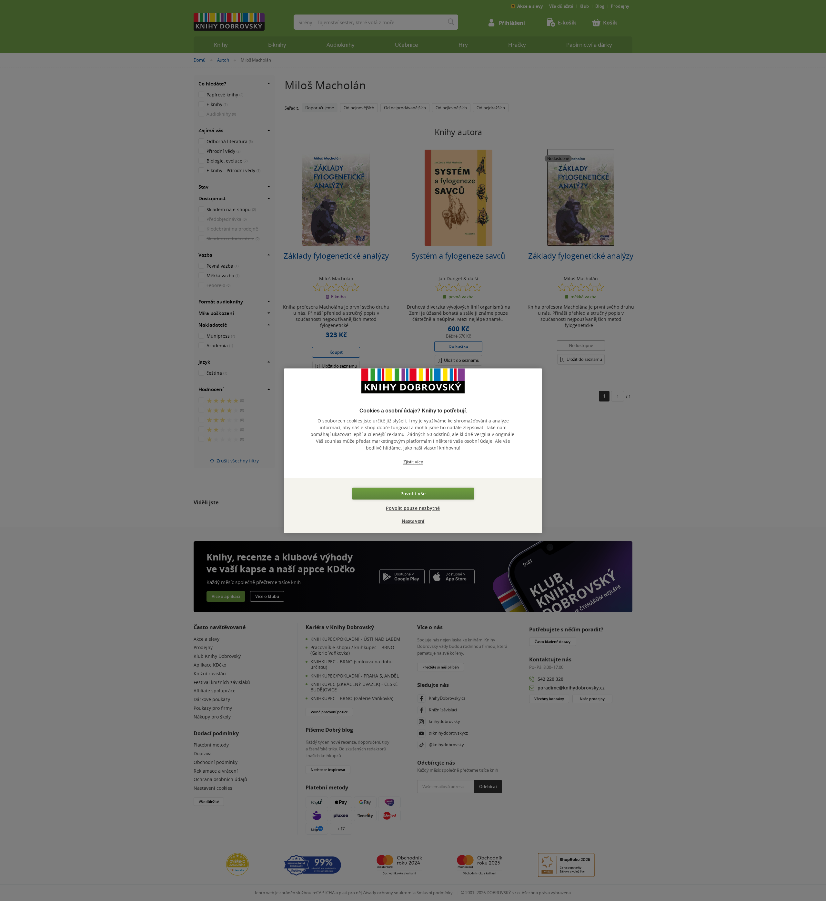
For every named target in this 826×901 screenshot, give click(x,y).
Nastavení (413, 521)
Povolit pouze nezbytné (413, 508)
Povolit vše (413, 493)
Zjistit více (413, 462)
